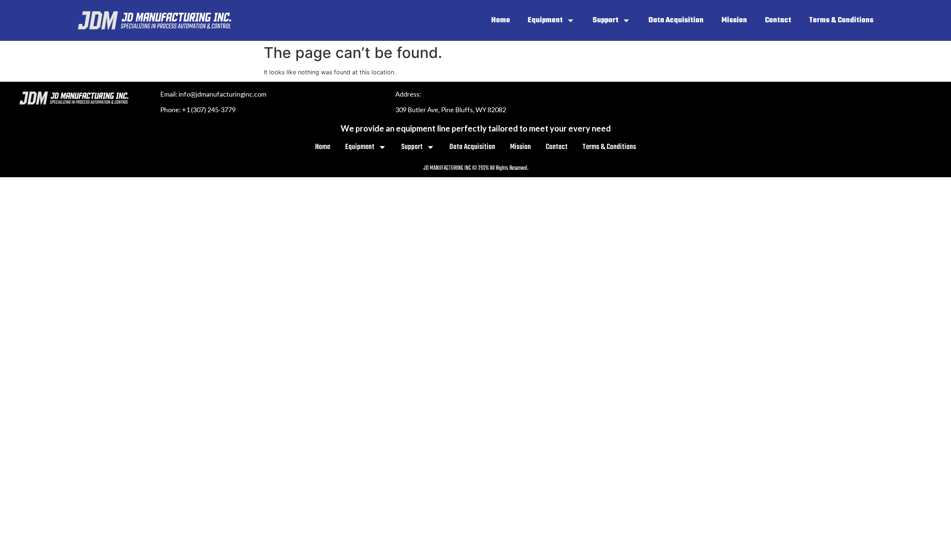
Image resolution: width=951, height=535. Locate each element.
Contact (778, 20)
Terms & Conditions (841, 20)
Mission (734, 20)
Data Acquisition (676, 20)
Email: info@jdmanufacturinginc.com (213, 94)
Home (500, 20)
